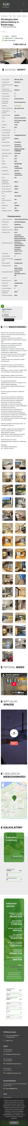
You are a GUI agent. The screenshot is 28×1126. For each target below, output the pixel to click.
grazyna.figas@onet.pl (11, 1088)
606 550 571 (8, 1051)
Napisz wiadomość (9, 319)
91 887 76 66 (9, 1040)
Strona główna (7, 1097)
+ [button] (2, 784)
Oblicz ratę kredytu (9, 40)
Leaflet (7, 818)
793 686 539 (8, 1061)
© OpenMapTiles (12, 818)
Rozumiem (14, 1122)
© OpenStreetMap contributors (21, 818)
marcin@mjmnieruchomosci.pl (13, 1063)
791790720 (6, 314)
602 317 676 (8, 1085)
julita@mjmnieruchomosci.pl (13, 1054)
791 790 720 (8, 1070)
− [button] (2, 786)
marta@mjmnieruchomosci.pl (9, 316)
